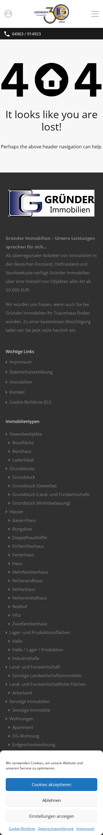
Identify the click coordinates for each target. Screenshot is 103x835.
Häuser (16, 511)
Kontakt (17, 392)
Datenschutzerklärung (56, 828)
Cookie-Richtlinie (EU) (30, 402)
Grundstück (23, 477)
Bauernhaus (24, 520)
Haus (17, 563)
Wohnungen (21, 718)
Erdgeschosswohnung (33, 744)
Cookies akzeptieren (51, 784)
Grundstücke (22, 468)
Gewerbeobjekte (25, 434)
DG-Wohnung (25, 736)
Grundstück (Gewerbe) (34, 486)
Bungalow (22, 529)
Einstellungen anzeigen (51, 816)
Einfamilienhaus (28, 546)
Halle (17, 641)
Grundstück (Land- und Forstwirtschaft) (50, 494)
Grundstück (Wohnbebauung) (41, 503)
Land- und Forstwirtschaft (34, 667)
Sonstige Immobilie (31, 710)
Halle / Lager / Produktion (37, 649)
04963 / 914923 (26, 34)
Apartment (22, 727)
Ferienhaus (23, 555)
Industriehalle (25, 658)
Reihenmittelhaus (29, 598)
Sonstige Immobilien (29, 701)
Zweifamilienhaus (29, 624)
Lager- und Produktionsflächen (39, 632)
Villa (16, 615)
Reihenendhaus (27, 580)
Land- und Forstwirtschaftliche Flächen (47, 684)
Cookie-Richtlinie (22, 828)
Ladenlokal (23, 460)
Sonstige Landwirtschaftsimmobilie (46, 675)
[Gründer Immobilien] (51, 21)
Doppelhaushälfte (29, 537)
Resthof (19, 606)
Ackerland (22, 693)
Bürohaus (21, 451)
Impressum (85, 828)
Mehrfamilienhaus (30, 572)
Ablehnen (51, 800)
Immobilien (20, 382)
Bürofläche (23, 442)
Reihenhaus (23, 589)
